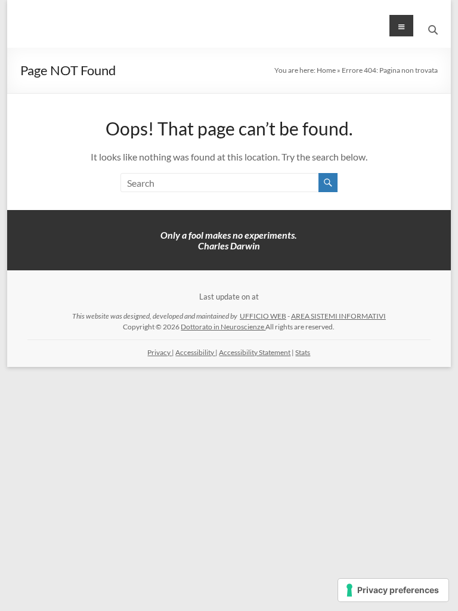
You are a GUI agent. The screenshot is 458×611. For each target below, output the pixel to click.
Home (326, 70)
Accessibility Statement (254, 352)
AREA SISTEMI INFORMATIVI (338, 315)
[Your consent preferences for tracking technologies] (393, 590)
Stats (302, 352)
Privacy (159, 352)
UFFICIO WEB (263, 315)
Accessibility (195, 352)
